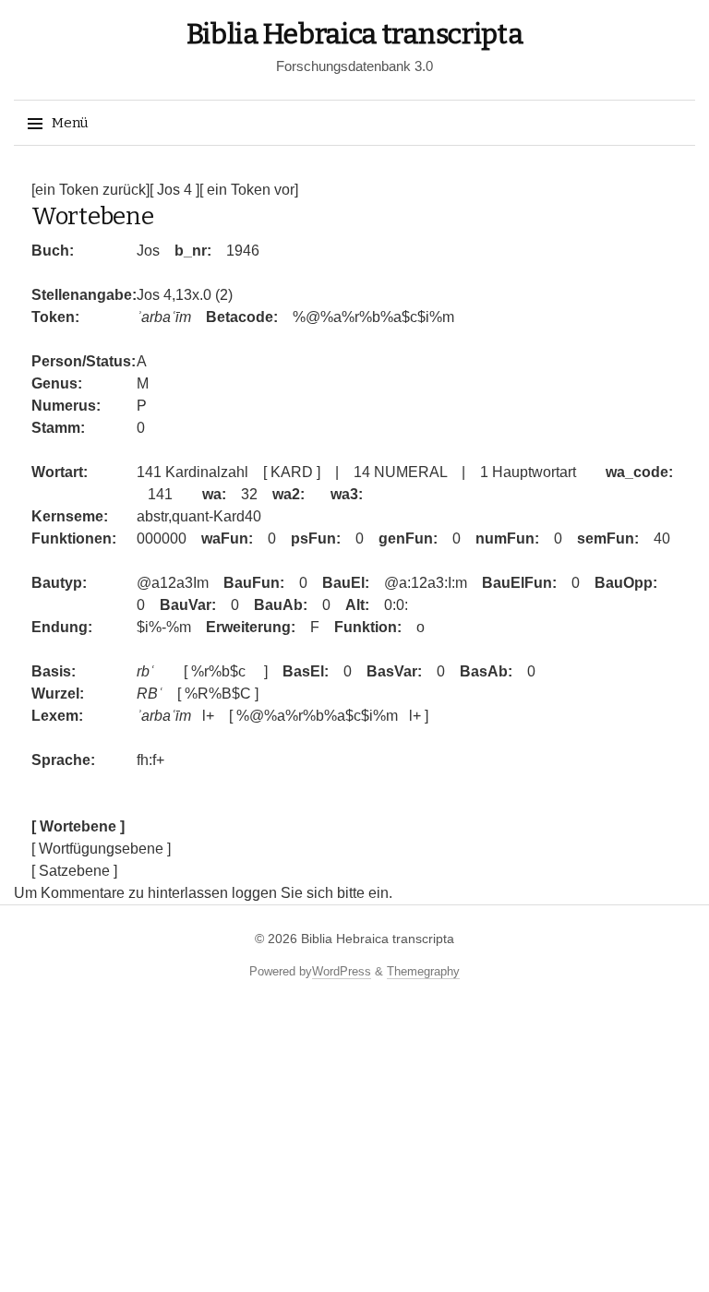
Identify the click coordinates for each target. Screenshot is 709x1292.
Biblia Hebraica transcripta (354, 34)
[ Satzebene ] (74, 871)
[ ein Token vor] (248, 189)
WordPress (341, 971)
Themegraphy (423, 971)
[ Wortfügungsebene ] (101, 848)
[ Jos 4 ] (174, 189)
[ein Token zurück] (90, 189)
